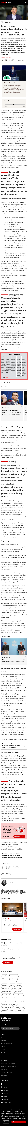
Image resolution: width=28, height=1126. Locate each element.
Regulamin (4, 1069)
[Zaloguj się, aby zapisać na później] (20, 918)
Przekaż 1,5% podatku (6, 1043)
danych (12, 681)
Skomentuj (21, 61)
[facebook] (6, 867)
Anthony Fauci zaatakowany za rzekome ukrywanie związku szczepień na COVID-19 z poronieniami (11, 923)
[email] (13, 867)
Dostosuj (6, 1122)
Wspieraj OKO (4, 1040)
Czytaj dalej (17, 929)
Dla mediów (4, 1075)
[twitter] (9, 867)
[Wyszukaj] (25, 2)
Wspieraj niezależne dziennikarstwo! (10, 1024)
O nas (2, 1038)
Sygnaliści (3, 1052)
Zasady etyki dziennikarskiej (8, 1066)
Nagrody (3, 1046)
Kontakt (3, 1049)
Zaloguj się (7, 962)
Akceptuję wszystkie (18, 1122)
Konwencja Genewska (10, 236)
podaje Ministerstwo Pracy (11, 430)
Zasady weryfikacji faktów (8, 1063)
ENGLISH (3, 1055)
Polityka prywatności (6, 1072)
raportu (20, 588)
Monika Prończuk (12, 883)
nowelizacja (4, 503)
